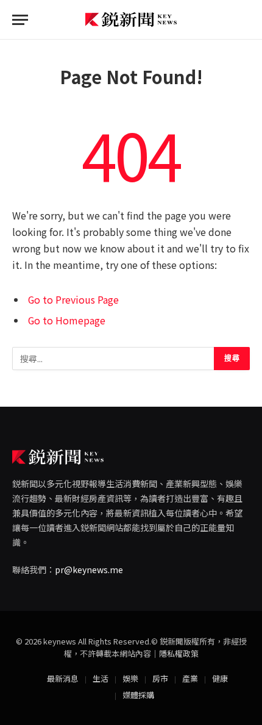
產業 (190, 678)
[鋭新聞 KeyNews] (131, 20)
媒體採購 (138, 695)
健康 (220, 678)
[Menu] (20, 20)
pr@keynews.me (89, 569)
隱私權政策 (179, 653)
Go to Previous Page (73, 300)
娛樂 (130, 678)
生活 (100, 678)
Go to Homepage (66, 320)
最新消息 (63, 678)
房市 (160, 678)
